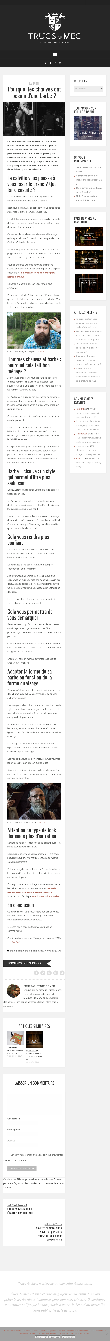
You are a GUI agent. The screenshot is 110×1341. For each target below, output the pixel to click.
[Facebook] (50, 63)
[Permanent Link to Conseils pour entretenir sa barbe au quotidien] (15, 1044)
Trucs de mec (82, 421)
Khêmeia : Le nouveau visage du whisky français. (88, 462)
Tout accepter (41, 1337)
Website (11, 1140)
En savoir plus (68, 1337)
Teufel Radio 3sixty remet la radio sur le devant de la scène (88, 425)
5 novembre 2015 (14, 1056)
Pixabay (40, 351)
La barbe (34, 83)
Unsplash (42, 822)
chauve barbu (17, 950)
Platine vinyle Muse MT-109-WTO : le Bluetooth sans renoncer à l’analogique (89, 335)
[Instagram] (60, 63)
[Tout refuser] (106, 1334)
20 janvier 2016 (32, 1062)
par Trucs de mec (33, 963)
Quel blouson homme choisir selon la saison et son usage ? (87, 347)
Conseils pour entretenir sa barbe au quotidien (15, 1050)
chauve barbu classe (35, 950)
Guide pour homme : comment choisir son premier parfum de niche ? (88, 360)
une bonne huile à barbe (45, 896)
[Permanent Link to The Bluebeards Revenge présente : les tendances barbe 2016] (34, 1047)
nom (13, 1118)
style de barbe (54, 950)
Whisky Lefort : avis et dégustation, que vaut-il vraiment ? (89, 413)
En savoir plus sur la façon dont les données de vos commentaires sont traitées (33, 1183)
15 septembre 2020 (16, 963)
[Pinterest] (55, 63)
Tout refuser (55, 1337)
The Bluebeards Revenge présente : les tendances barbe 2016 (34, 1055)
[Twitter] (45, 63)
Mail (13, 1129)
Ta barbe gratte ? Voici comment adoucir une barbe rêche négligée (86, 323)
